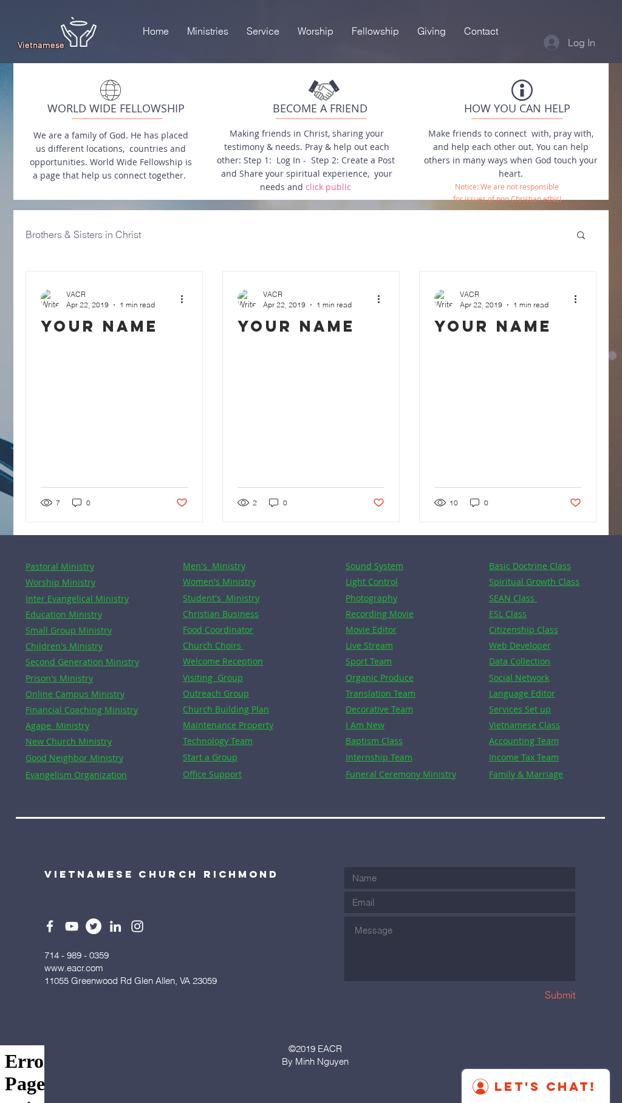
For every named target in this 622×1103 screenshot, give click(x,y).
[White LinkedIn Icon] (115, 926)
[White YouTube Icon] (72, 926)
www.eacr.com (73, 968)
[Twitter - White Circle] (93, 926)
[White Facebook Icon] (50, 926)
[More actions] (186, 299)
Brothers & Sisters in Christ (83, 234)
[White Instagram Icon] (137, 926)
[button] (581, 236)
